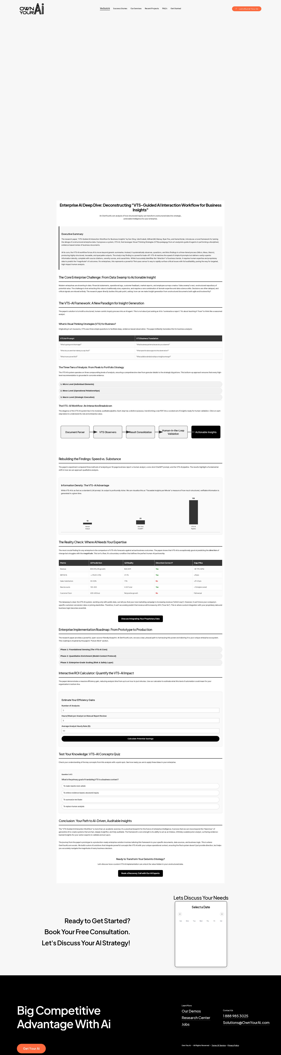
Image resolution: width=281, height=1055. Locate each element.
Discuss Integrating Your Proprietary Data (140, 619)
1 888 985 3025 (235, 1015)
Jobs (185, 1024)
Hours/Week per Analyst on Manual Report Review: (84, 716)
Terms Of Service (219, 1045)
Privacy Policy (233, 1045)
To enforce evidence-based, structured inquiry (81, 793)
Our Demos (191, 1011)
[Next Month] (222, 914)
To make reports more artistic (74, 786)
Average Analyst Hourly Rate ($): (76, 726)
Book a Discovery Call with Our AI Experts (140, 873)
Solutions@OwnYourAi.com (246, 1022)
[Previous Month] (180, 914)
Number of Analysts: (71, 706)
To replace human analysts (73, 806)
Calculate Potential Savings (140, 739)
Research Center (196, 1017)
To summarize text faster (72, 800)
